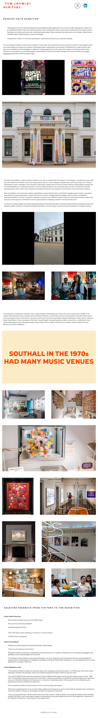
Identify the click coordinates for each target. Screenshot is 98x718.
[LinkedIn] (85, 5)
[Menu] (77, 5)
